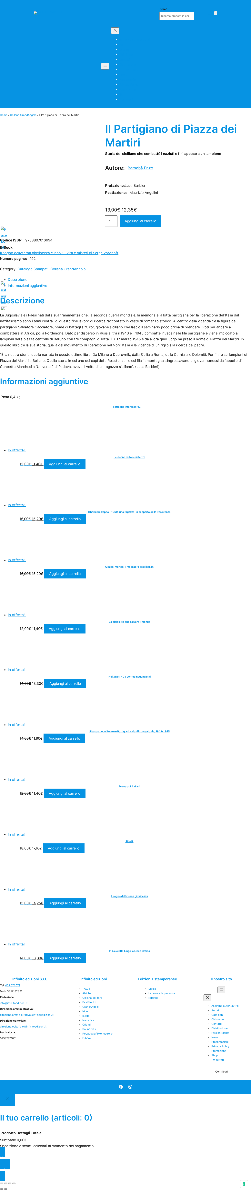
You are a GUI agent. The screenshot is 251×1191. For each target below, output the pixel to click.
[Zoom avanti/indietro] (1, 1183)
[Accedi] (209, 13)
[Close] (7, 1100)
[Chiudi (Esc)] (13, 1183)
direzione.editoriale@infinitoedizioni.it (23, 1026)
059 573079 (12, 985)
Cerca (163, 9)
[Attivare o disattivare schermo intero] (5, 1183)
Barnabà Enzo (140, 168)
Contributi (221, 1071)
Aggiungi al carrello (140, 221)
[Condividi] (9, 1183)
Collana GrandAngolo (23, 115)
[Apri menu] (105, 66)
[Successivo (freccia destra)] (5, 1189)
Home (3, 115)
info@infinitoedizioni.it (13, 1003)
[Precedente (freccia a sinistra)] (1, 1189)
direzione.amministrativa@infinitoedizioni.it (27, 1014)
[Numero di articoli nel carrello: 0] (215, 13)
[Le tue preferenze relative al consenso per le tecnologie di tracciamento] (244, 1184)
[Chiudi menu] (115, 30)
